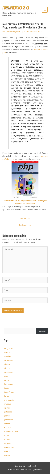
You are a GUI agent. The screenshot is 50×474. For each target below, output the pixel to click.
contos (7, 352)
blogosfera (8, 348)
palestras (8, 412)
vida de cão (9, 447)
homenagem (9, 384)
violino (7, 455)
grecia (6, 380)
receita (7, 424)
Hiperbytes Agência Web (32, 469)
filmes (6, 376)
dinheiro (7, 364)
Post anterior (25, 219)
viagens (7, 444)
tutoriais (7, 440)
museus (7, 404)
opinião (7, 408)
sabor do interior (11, 432)
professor (8, 416)
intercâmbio (9, 392)
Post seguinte (25, 225)
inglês (6, 388)
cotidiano (8, 356)
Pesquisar (42, 331)
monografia (9, 400)
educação (8, 372)
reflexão (7, 428)
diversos (7, 368)
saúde (6, 436)
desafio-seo (9, 360)
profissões (8, 420)
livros (6, 396)
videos (7, 451)
